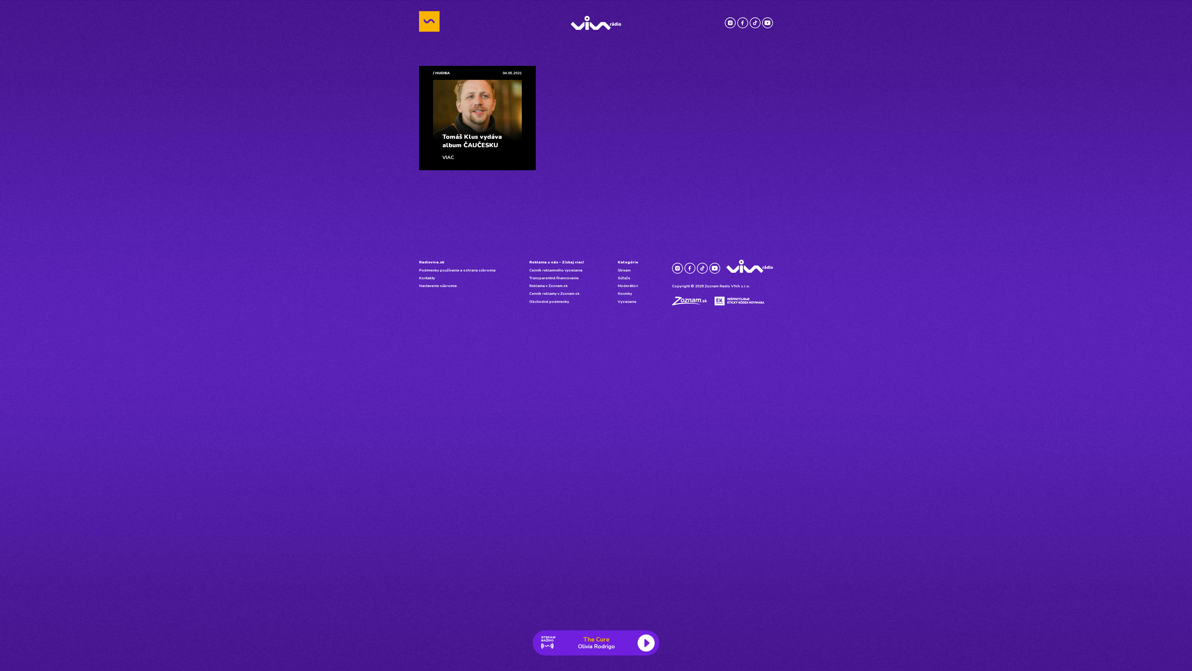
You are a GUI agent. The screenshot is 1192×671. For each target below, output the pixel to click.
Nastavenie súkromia (438, 285)
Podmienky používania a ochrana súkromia (457, 270)
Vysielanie (627, 301)
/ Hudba (441, 73)
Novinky (625, 293)
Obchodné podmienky (549, 301)
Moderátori (628, 285)
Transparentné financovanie (554, 278)
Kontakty (427, 278)
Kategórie (628, 262)
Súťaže (624, 278)
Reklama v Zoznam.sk (548, 285)
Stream (624, 270)
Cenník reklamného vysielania (555, 270)
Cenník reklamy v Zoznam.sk (554, 293)
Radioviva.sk (431, 262)
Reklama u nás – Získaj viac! (556, 262)
